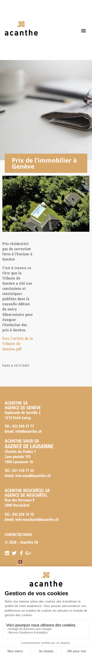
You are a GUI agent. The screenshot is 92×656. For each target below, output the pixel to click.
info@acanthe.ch (28, 431)
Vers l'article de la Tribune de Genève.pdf (17, 343)
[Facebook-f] (21, 553)
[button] (83, 30)
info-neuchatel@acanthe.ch (37, 519)
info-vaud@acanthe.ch (33, 475)
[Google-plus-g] (28, 553)
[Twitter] (14, 553)
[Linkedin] (7, 553)
